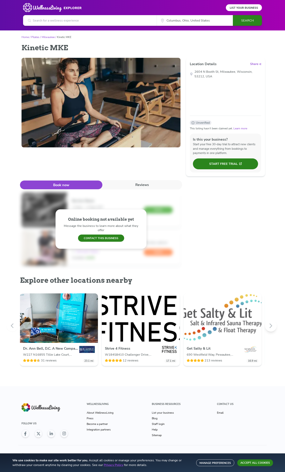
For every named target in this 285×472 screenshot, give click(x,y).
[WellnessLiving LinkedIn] (51, 434)
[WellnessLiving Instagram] (64, 434)
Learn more (240, 128)
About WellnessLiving (100, 413)
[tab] (61, 185)
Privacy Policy (113, 465)
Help (155, 429)
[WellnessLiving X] (38, 434)
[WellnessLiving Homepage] (45, 407)
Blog (154, 418)
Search (247, 20)
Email (220, 413)
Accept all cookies (255, 463)
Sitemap (157, 435)
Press (90, 418)
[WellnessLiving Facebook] (25, 434)
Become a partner (97, 424)
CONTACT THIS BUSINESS (101, 238)
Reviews (142, 184)
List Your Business (244, 8)
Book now (61, 185)
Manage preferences (215, 463)
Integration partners (99, 429)
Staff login (158, 424)
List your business (163, 413)
